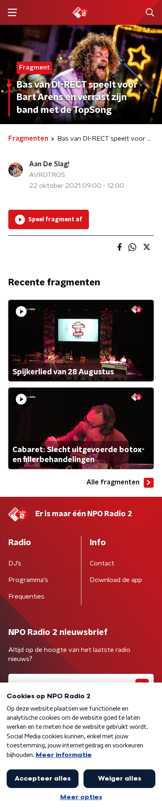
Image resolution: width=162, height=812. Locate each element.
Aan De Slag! (49, 164)
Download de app (116, 580)
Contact (102, 563)
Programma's (28, 580)
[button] (12, 12)
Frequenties (26, 596)
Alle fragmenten (113, 482)
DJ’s (14, 563)
